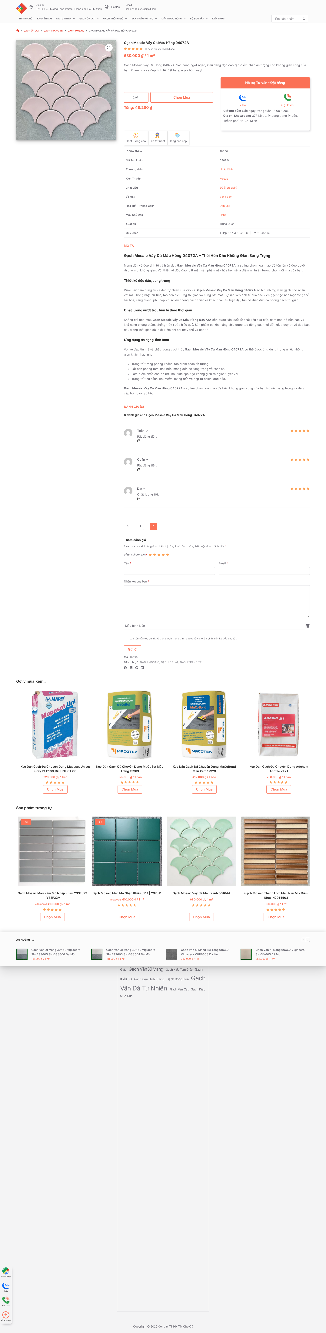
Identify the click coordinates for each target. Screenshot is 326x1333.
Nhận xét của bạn (136, 581)
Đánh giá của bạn (135, 554)
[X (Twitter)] (131, 667)
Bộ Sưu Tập (197, 18)
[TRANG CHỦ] (17, 30)
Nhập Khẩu (227, 169)
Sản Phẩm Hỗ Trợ (142, 18)
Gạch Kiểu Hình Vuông (149, 979)
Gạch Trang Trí (191, 662)
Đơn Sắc (225, 205)
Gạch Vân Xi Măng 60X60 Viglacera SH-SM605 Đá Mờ (280, 952)
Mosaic (224, 178)
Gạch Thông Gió (113, 18)
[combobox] (286, 18)
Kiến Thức (218, 18)
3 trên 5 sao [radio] (159, 554)
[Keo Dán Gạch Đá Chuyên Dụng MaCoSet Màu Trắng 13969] (126, 725)
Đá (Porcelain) (228, 187)
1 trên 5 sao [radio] (150, 554)
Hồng (223, 214)
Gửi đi (132, 649)
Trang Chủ (25, 18)
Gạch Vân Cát (179, 989)
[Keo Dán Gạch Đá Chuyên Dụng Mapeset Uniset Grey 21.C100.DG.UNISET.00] (52, 725)
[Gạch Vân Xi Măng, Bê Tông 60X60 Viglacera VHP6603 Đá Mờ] (171, 954)
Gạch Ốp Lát (87, 18)
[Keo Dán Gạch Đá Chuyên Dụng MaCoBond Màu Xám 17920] (201, 725)
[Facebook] (125, 667)
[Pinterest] (136, 667)
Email (223, 563)
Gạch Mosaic (149, 662)
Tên (127, 563)
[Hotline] (106, 7)
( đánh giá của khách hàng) (160, 49)
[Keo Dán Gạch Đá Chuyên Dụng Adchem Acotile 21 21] (275, 725)
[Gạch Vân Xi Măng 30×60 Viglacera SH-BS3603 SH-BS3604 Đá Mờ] (96, 954)
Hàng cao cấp (178, 141)
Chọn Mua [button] (52, 789)
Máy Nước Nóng (171, 18)
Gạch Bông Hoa (177, 979)
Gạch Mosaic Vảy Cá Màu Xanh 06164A (200, 893)
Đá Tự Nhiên (63, 18)
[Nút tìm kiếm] (304, 18)
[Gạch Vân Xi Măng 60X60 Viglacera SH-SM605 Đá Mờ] (246, 954)
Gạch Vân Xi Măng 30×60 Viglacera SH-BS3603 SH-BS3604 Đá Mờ (130, 952)
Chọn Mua (181, 97)
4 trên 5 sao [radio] (163, 554)
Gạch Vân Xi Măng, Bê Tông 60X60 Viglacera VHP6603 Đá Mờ (205, 952)
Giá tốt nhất (157, 141)
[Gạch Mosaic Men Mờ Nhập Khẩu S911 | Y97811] (126, 851)
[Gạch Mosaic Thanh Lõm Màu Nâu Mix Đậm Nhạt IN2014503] (275, 851)
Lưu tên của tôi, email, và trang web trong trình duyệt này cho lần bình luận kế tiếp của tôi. (183, 638)
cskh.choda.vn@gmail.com (140, 8)
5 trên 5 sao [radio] (167, 554)
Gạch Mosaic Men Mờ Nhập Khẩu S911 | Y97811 (126, 893)
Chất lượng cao (136, 141)
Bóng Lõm (226, 196)
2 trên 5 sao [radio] (154, 554)
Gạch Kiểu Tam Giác (179, 969)
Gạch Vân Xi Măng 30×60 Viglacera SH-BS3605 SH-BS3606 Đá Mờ (55, 952)
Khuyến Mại (44, 18)
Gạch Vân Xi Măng (146, 969)
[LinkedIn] (142, 667)
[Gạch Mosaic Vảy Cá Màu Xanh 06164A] (200, 851)
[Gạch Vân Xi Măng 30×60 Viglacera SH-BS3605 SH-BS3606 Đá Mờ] (22, 954)
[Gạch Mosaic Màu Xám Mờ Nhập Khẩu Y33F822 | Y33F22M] (51, 851)
